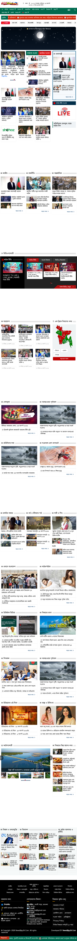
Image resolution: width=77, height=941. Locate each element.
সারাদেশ (19, 9)
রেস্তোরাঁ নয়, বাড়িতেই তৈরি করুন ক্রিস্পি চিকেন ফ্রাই (69, 760)
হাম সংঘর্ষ (54, 22)
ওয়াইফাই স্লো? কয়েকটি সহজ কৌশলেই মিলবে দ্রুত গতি (14, 863)
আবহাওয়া (69, 22)
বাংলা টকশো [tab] (46, 260)
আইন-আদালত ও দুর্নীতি (65, 831)
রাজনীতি (31, 173)
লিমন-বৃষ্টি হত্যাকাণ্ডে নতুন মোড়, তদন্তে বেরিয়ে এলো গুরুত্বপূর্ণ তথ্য (19, 597)
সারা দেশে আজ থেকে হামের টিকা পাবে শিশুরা (56, 734)
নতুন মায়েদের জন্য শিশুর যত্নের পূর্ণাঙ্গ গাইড (55, 599)
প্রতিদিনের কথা (8, 443)
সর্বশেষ (6, 9)
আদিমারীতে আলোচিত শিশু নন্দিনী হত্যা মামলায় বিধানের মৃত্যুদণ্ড (38, 73)
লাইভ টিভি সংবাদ (61, 103)
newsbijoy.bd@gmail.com (36, 910)
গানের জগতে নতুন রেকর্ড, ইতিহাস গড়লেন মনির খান (52, 857)
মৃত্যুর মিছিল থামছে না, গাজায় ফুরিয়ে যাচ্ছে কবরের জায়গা (12, 63)
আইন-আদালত (35, 9)
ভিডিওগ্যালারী (8, 253)
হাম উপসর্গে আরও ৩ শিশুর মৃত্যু (52, 471)
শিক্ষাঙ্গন (6, 658)
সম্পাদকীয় (22, 892)
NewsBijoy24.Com (69, 930)
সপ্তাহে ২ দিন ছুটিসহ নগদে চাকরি (11, 531)
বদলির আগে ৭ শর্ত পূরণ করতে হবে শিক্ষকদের (16, 682)
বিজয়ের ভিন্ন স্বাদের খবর (63, 745)
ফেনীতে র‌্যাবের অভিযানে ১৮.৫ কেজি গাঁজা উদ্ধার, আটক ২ (71, 865)
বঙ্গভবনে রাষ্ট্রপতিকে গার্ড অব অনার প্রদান (25, 136)
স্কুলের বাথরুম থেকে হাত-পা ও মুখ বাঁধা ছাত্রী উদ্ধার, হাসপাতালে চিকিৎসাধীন (63, 533)
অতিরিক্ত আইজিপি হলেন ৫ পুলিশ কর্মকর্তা (43, 82)
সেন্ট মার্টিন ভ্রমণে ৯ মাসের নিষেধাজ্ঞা (52, 636)
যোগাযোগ (68, 913)
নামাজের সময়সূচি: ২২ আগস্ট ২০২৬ (38, 531)
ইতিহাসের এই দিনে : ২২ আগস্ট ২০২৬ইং (15, 726)
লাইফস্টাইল (4, 12)
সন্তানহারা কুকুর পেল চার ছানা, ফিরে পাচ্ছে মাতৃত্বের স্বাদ (68, 781)
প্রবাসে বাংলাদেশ (9, 567)
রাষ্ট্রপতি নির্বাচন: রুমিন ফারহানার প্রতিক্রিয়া (43, 205)
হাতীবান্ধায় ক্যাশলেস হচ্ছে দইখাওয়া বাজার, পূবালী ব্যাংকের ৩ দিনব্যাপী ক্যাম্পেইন (25, 338)
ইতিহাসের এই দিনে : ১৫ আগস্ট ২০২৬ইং (16, 731)
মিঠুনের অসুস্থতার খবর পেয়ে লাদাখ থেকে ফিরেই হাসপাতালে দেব (53, 867)
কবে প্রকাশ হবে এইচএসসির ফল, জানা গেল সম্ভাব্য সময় (18, 687)
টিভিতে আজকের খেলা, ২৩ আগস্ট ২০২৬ (15, 426)
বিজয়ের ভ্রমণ (47, 613)
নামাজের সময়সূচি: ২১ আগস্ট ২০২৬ (43, 542)
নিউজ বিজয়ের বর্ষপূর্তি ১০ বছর (63, 925)
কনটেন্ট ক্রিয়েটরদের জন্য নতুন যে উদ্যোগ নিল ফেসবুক (9, 847)
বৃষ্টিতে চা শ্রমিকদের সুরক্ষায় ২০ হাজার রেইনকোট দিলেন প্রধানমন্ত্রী (63, 89)
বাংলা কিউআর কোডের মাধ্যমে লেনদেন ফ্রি (13, 854)
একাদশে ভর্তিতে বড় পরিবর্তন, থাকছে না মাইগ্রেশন (18, 691)
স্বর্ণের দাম (22, 22)
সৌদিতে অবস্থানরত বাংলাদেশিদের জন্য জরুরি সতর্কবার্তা (16, 602)
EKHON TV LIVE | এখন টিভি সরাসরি (67, 274)
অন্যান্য (17, 12)
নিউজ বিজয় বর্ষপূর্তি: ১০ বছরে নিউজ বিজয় (26, 770)
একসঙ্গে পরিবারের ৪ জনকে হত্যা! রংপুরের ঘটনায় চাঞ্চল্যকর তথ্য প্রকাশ (25, 119)
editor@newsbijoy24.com (36, 914)
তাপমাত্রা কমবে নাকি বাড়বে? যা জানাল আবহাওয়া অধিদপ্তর (57, 433)
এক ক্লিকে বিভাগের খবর (63, 321)
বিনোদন (48, 9)
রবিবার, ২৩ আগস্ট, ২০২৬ (9, 344)
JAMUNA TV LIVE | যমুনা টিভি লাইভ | (34, 274)
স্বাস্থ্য (55, 9)
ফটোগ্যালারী (7, 745)
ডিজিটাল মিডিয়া (9, 613)
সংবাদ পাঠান (57, 917)
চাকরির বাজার (7, 513)
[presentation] (50, 758)
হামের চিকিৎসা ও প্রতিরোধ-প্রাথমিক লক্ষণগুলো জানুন (58, 731)
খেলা (42, 9)
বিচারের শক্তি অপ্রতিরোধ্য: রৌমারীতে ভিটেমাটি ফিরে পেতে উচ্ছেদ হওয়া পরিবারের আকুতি (64, 542)
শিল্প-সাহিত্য (46, 892)
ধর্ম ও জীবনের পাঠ (35, 513)
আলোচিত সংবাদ (22, 886)
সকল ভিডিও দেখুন (65, 287)
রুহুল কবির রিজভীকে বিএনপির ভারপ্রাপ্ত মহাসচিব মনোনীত (43, 198)
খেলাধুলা (6, 402)
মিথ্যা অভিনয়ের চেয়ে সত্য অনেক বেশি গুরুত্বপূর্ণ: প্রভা (33, 847)
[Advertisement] (35, 163)
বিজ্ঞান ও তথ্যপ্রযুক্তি (9, 830)
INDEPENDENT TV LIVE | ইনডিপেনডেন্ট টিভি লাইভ (50, 275)
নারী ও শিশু (58, 513)
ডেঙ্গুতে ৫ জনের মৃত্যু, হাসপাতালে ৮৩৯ (43, 65)
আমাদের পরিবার (58, 909)
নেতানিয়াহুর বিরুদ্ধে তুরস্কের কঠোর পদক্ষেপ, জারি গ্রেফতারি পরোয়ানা (69, 198)
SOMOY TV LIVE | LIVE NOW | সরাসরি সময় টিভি (11, 277)
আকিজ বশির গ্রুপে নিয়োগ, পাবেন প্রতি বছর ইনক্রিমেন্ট (18, 536)
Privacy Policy (58, 921)
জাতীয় (4, 173)
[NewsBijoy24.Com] (9, 3)
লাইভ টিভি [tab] (32, 260)
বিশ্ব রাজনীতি (30, 22)
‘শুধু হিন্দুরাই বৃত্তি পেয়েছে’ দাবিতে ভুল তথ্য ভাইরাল (18, 636)
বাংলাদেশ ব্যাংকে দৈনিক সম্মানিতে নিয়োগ (18, 543)
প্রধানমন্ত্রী (46, 22)
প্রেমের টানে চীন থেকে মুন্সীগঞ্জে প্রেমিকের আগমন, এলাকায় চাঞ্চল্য (69, 752)
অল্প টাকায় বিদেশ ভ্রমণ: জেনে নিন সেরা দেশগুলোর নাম (56, 641)
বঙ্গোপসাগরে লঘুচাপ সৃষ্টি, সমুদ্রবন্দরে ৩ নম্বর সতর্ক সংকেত (63, 78)
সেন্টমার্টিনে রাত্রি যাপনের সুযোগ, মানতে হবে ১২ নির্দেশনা (56, 646)
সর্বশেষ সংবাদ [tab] (32, 53)
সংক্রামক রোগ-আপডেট (50, 443)
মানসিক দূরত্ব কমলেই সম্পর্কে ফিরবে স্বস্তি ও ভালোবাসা (57, 590)
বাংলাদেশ (12, 9)
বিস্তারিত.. (5, 76)
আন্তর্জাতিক (27, 9)
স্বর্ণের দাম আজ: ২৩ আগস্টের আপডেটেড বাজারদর (19, 473)
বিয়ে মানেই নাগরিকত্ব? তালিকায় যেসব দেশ (69, 767)
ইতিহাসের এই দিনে (10, 703)
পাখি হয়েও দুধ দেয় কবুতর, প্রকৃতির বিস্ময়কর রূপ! (68, 788)
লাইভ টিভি (8, 259)
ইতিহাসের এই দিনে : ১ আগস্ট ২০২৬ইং (15, 734)
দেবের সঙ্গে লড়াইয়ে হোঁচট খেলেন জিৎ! (52, 846)
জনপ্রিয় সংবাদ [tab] (45, 53)
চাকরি (12, 12)
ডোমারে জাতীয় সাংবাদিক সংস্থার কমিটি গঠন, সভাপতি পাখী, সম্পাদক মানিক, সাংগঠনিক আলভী (17, 641)
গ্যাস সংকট (14, 22)
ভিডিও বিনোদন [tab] (60, 260)
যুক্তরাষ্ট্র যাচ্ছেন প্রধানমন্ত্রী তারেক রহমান (43, 58)
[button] (21, 780)
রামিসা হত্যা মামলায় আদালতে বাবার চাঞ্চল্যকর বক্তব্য (68, 551)
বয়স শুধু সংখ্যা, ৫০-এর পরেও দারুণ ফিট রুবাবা (55, 726)
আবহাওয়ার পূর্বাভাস (49, 402)
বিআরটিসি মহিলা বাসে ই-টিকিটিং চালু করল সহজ (8, 137)
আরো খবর (69, 97)
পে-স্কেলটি (62, 22)
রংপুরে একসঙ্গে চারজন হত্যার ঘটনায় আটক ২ (42, 137)
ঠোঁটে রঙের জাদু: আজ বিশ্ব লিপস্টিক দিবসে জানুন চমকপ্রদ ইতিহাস (56, 595)
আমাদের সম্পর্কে (58, 905)
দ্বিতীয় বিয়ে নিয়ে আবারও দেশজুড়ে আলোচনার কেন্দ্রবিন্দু (68, 774)
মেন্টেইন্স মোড (57, 913)
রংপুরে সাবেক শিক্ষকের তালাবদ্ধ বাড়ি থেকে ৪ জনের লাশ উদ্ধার (42, 361)
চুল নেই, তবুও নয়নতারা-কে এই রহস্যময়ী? (53, 835)
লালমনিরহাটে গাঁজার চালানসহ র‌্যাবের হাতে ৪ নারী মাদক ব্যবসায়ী (8, 361)
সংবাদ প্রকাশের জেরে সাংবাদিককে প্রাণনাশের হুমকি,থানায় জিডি (16, 646)
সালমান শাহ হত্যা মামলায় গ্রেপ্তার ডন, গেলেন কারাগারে (33, 867)
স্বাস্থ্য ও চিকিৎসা (48, 703)
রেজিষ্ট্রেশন (67, 917)
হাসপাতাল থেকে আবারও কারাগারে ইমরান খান (68, 206)
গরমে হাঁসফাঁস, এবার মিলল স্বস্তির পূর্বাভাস (55, 693)
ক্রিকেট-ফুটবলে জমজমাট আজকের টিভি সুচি (17, 430)
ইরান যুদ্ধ (39, 22)
